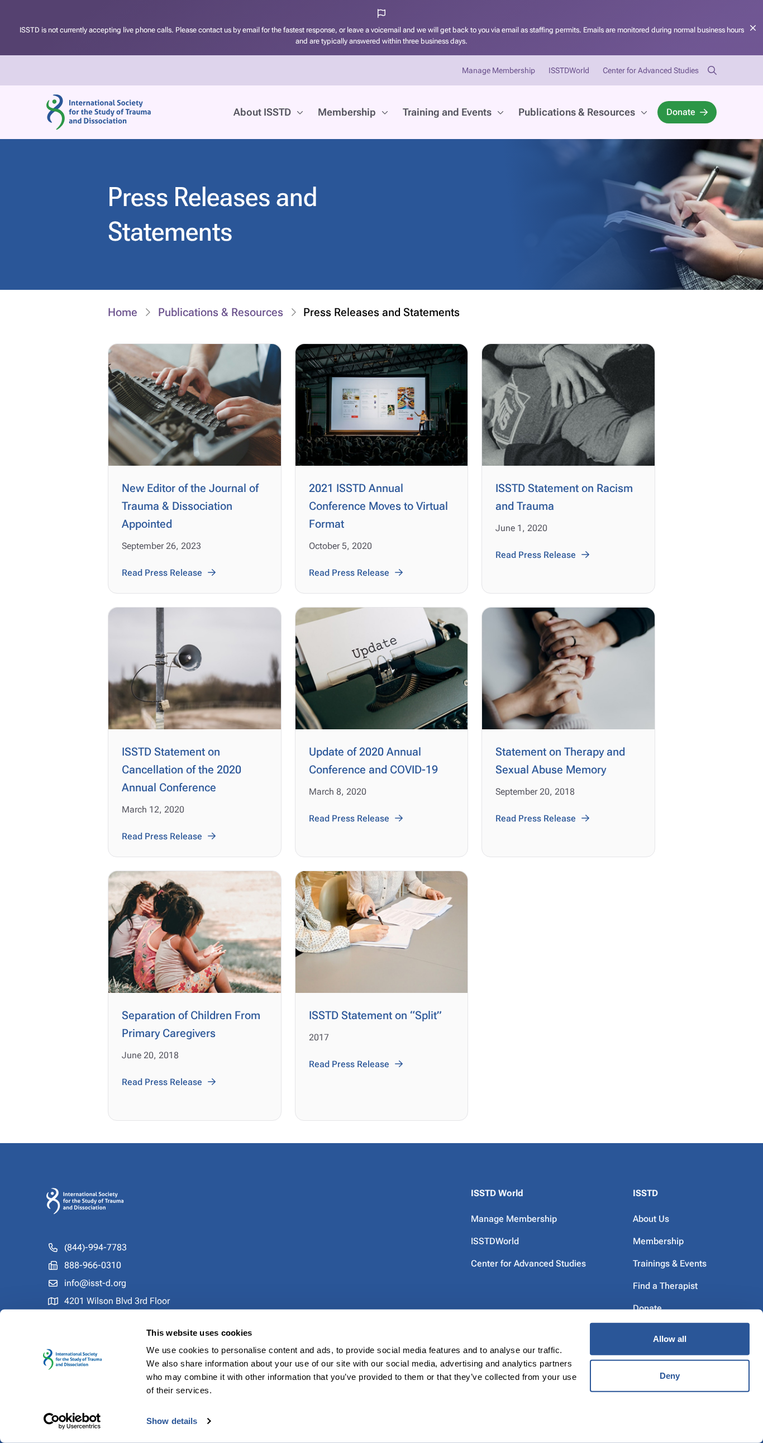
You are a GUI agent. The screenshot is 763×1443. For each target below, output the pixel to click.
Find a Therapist (665, 1285)
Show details (171, 1421)
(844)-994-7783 (95, 1247)
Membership (347, 112)
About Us (651, 1218)
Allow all (670, 1339)
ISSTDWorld (569, 70)
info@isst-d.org (95, 1283)
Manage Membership (498, 70)
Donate (680, 112)
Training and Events (447, 112)
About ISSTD (262, 112)
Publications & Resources (576, 112)
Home (122, 312)
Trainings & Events (670, 1263)
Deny (670, 1375)
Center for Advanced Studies (651, 70)
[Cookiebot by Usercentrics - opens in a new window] (72, 1421)
